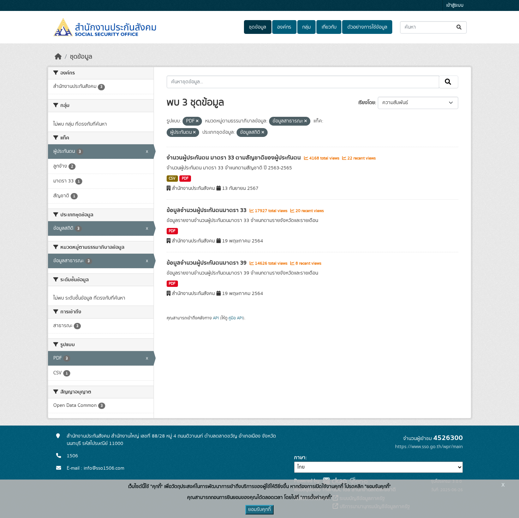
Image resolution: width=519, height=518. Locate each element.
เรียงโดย (366, 102)
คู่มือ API (235, 318)
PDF (185, 178)
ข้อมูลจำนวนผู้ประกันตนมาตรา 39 (207, 262)
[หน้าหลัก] (58, 56)
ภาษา (299, 457)
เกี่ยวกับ (329, 27)
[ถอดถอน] (197, 121)
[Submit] (459, 27)
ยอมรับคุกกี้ (259, 509)
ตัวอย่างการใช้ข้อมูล (367, 27)
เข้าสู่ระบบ (455, 5)
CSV (172, 178)
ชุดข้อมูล (257, 27)
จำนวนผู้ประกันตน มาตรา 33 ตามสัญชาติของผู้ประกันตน (234, 157)
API (216, 318)
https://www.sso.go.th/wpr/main (429, 446)
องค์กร (284, 27)
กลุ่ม (306, 27)
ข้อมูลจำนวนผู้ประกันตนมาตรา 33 (207, 210)
